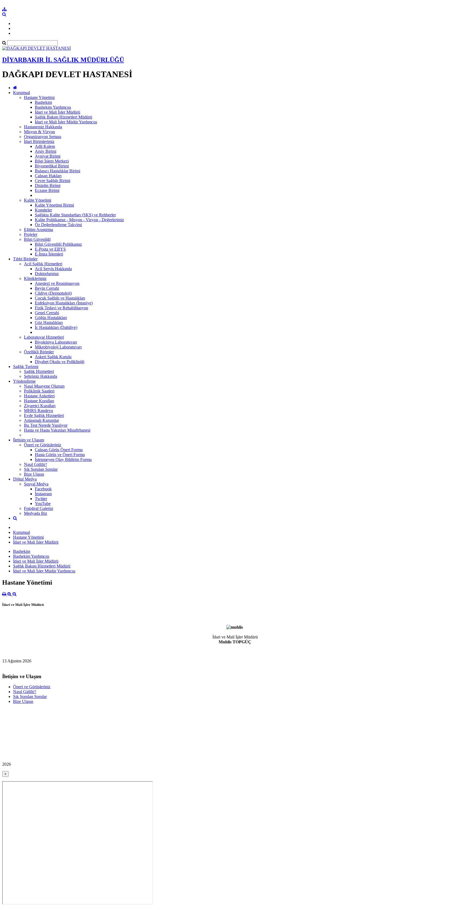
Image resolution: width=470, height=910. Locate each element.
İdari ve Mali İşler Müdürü (57, 112)
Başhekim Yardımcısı (53, 107)
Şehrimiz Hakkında (40, 376)
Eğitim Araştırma (38, 229)
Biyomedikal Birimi (52, 166)
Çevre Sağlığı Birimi (52, 180)
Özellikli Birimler (39, 352)
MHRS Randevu (38, 410)
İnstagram (43, 493)
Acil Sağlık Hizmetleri (43, 263)
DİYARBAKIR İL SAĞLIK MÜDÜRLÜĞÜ (63, 59)
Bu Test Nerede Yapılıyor (45, 425)
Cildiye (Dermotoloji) (53, 293)
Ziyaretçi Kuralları (39, 405)
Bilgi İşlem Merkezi (52, 161)
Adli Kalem (45, 146)
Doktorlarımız (47, 273)
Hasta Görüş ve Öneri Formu (60, 454)
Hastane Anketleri (39, 396)
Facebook (43, 489)
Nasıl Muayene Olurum (44, 386)
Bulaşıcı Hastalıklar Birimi (57, 171)
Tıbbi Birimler (25, 259)
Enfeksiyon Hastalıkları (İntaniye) (64, 303)
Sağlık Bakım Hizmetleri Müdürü (63, 117)
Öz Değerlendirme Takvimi (58, 224)
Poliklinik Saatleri (39, 391)
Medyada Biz (35, 513)
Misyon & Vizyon (39, 131)
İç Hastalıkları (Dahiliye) (56, 327)
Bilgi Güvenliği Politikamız (58, 244)
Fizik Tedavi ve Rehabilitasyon (61, 308)
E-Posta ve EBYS (50, 249)
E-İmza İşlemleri (49, 254)
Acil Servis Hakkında (53, 268)
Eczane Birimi (47, 190)
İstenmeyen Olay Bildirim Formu (63, 459)
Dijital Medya (25, 479)
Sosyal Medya (36, 484)
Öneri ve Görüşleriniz (42, 444)
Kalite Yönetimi (37, 200)
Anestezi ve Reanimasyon (57, 283)
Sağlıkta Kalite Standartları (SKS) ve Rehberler (75, 215)
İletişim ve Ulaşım (28, 440)
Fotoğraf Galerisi (38, 508)
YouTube (43, 503)
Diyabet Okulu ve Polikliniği (59, 361)
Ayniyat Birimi (47, 156)
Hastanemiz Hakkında (43, 126)
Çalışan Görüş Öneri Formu (59, 449)
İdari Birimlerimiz (39, 141)
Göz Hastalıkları (49, 322)
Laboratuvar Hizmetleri (44, 337)
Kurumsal (21, 92)
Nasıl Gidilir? (35, 464)
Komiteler (43, 210)
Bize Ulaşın (34, 474)
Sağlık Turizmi (25, 366)
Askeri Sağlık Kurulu (53, 356)
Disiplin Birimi (47, 185)
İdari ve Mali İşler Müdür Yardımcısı (66, 122)
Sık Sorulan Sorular (41, 469)
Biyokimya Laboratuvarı (56, 342)
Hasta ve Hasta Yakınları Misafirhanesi (57, 430)
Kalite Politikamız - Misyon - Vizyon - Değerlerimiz (79, 219)
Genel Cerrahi (47, 312)
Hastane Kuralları (39, 400)
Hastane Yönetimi (39, 97)
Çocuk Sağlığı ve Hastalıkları (60, 298)
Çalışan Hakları (48, 175)
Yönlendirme (24, 381)
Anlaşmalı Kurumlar (41, 420)
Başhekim (43, 102)
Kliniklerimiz (35, 278)
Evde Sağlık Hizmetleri (44, 415)
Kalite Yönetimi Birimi (54, 205)
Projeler (30, 234)
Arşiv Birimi (45, 151)
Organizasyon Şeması (42, 136)
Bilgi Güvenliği (37, 239)
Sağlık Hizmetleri (39, 371)
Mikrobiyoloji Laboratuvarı (58, 347)
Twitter (41, 498)
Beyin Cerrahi (47, 288)
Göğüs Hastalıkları (51, 317)
